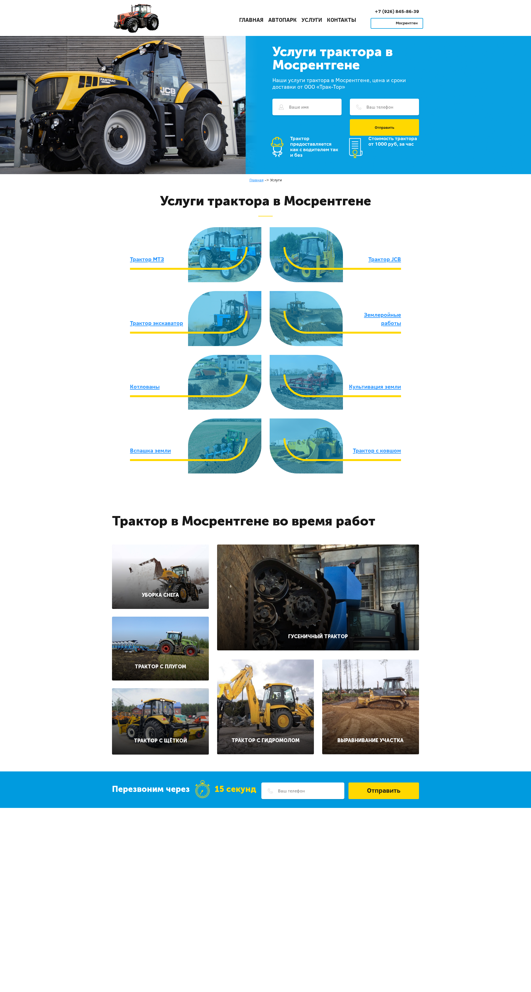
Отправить (384, 127)
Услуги (311, 19)
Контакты (341, 19)
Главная (251, 19)
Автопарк (282, 19)
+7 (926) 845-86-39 (397, 11)
